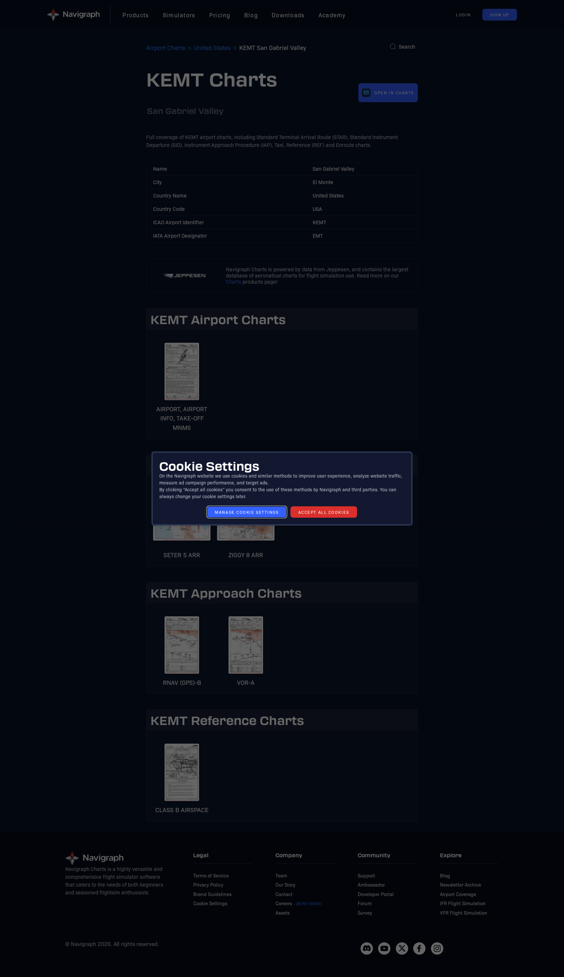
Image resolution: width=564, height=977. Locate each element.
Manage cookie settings (246, 512)
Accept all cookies (323, 512)
